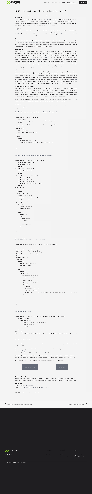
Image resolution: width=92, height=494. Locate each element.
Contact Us (83, 2)
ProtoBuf (59, 34)
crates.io (45, 57)
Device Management (31, 392)
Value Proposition (65, 457)
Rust (16, 41)
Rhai (26, 72)
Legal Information (78, 455)
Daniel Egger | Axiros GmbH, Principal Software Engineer (36, 14)
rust (38, 392)
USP (48, 21)
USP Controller (34, 59)
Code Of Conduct (79, 457)
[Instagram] (9, 454)
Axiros (48, 19)
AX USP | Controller (44, 387)
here (46, 353)
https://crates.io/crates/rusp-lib (48, 356)
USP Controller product (31, 43)
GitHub (18, 57)
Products (54, 2)
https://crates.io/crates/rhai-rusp (68, 356)
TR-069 (53, 30)
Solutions (46, 2)
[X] (11, 454)
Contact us (62, 367)
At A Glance (49, 453)
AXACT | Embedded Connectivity (28, 387)
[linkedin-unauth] (5, 454)
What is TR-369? (28, 385)
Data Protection (78, 453)
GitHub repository (35, 344)
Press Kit (48, 455)
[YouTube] (7, 454)
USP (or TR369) (18, 30)
